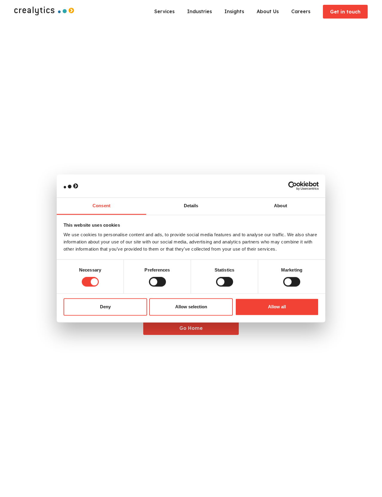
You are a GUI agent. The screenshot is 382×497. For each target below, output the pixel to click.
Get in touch (345, 12)
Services (164, 11)
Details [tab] (191, 205)
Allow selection (191, 306)
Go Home (191, 328)
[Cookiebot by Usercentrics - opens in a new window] (293, 186)
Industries (199, 11)
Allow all (277, 306)
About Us (268, 11)
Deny (105, 306)
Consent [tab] (101, 205)
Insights (234, 11)
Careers (300, 11)
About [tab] (280, 205)
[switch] (157, 282)
